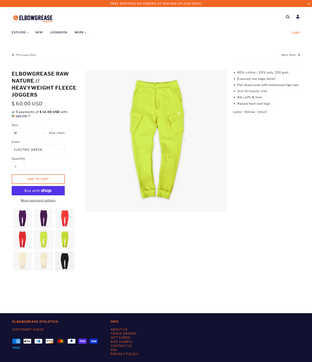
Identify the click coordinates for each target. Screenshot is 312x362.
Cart (296, 32)
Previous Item (25, 54)
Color (16, 142)
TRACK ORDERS (123, 333)
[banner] (32, 18)
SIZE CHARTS (121, 342)
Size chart (57, 133)
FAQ (114, 350)
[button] (45, 114)
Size (15, 125)
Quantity (18, 158)
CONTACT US (121, 346)
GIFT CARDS (120, 337)
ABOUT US (119, 329)
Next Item (289, 54)
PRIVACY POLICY (124, 354)
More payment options (38, 200)
